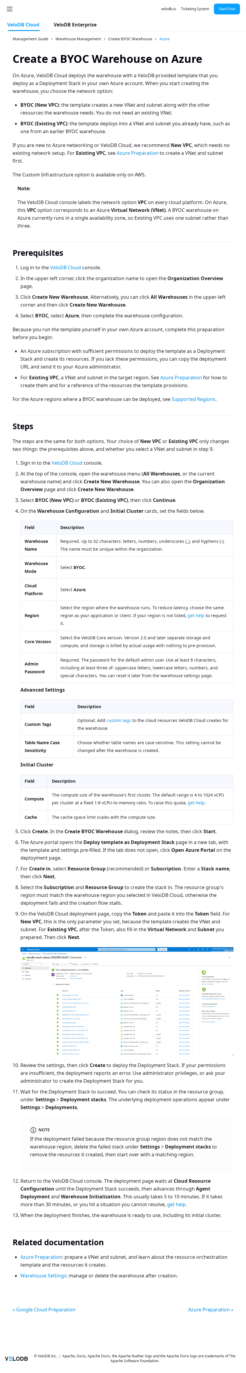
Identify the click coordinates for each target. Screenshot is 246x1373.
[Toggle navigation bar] (9, 9)
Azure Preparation (137, 153)
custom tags (118, 720)
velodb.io (168, 8)
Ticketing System (195, 8)
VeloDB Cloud (23, 24)
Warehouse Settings (43, 1275)
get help (196, 615)
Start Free (227, 8)
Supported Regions (193, 399)
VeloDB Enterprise (75, 24)
